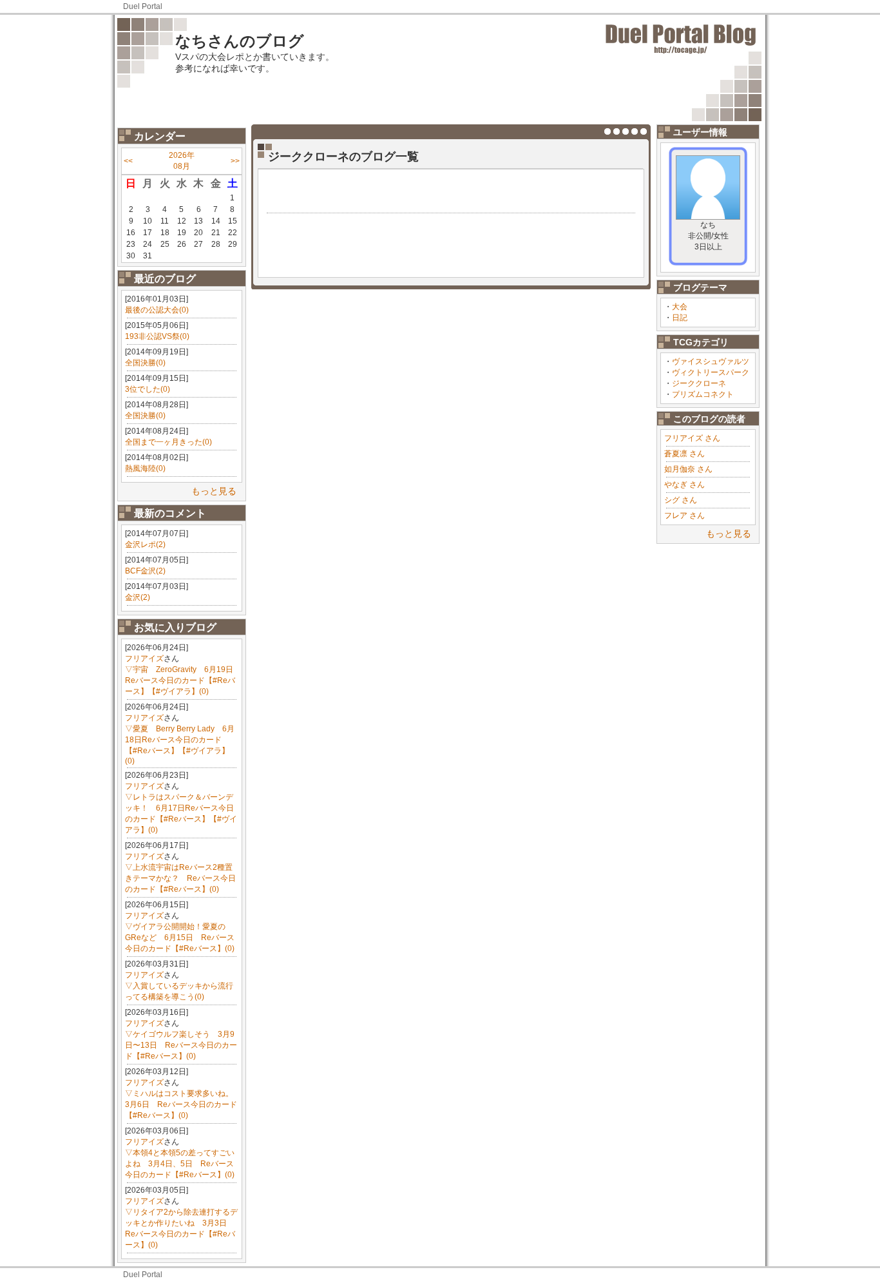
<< (128, 161)
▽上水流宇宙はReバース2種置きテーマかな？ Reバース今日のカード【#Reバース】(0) (180, 878)
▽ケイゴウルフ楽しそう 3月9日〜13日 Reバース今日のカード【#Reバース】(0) (181, 1045)
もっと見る (213, 491)
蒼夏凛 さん (684, 453)
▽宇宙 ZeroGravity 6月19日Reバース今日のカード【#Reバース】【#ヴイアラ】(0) (180, 680)
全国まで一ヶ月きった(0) (168, 442)
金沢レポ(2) (145, 544)
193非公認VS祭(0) (157, 336)
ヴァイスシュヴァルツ (710, 361)
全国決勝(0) (145, 362)
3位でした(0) (147, 389)
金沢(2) (137, 597)
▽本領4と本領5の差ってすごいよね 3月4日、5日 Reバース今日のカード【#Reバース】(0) (179, 1163)
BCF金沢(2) (145, 570)
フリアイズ (144, 658)
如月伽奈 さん (688, 469)
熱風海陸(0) (145, 468)
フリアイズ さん (692, 438)
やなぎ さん (684, 484)
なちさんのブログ (239, 41)
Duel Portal (142, 6)
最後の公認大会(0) (157, 309)
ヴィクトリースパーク (710, 372)
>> (235, 161)
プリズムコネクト (703, 394)
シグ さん (680, 500)
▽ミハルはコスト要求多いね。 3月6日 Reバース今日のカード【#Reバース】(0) (183, 1104)
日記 (679, 317)
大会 (679, 306)
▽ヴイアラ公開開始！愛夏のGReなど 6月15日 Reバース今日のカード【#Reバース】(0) (179, 937)
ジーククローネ (699, 383)
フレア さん (684, 515)
